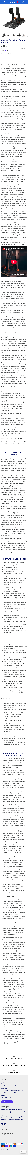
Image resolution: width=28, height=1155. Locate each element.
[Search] (5, 2)
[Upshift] (14, 2)
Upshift (6, 1149)
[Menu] (1, 2)
